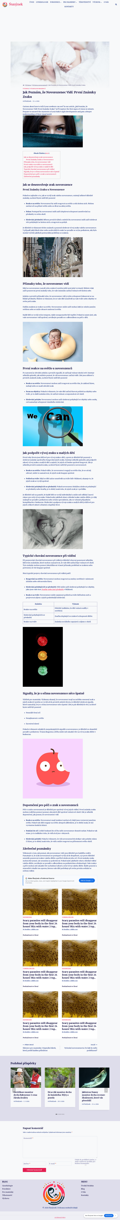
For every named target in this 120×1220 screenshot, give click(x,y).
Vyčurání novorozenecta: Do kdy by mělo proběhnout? (80, 1048)
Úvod (31, 2)
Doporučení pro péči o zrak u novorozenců (40, 174)
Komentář (28, 1138)
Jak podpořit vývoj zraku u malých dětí (38, 167)
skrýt (47, 153)
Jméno (27, 1164)
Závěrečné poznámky (32, 176)
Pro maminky (7, 1192)
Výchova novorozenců (38, 88)
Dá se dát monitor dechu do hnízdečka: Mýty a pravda (60, 1095)
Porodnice (6, 1189)
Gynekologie (42, 2)
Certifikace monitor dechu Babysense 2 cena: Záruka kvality (25, 1095)
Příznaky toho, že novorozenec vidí (37, 162)
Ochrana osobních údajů (67, 1208)
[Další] (106, 1090)
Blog (83, 1189)
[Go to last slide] (14, 1090)
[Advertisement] (60, 20)
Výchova (26, 88)
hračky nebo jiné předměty (53, 589)
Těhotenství (85, 2)
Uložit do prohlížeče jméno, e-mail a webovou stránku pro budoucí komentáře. (86, 1161)
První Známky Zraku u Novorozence (39, 159)
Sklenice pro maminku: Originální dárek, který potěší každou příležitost (39, 1048)
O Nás (106, 2)
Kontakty (69, 7)
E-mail (52, 1164)
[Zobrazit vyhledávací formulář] (116, 4)
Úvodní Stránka (87, 1186)
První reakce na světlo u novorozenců (38, 164)
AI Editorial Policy (60, 1217)
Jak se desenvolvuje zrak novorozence (38, 157)
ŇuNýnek (28, 101)
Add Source (108, 1215)
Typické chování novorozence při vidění (39, 169)
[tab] (56, 1114)
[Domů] (23, 85)
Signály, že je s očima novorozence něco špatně (41, 172)
